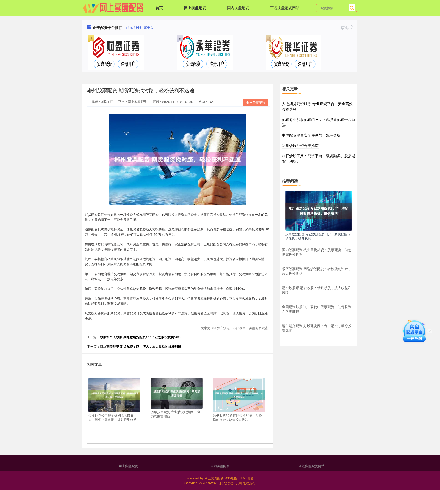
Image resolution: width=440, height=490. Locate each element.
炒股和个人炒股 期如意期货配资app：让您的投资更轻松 (140, 337)
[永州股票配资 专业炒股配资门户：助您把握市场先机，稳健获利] (318, 210)
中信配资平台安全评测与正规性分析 (311, 135)
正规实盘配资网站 (285, 7)
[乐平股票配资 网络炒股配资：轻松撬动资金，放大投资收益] (239, 394)
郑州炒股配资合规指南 (300, 145)
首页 (159, 7)
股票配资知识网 (230, 483)
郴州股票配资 (255, 102)
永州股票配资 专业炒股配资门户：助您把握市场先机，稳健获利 (317, 236)
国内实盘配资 (238, 7)
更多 (345, 28)
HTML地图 (246, 478)
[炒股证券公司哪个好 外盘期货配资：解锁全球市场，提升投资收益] (114, 394)
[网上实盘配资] (113, 7)
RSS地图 (231, 478)
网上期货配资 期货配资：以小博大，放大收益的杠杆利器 (140, 346)
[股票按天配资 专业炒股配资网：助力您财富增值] (177, 392)
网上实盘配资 (195, 7)
